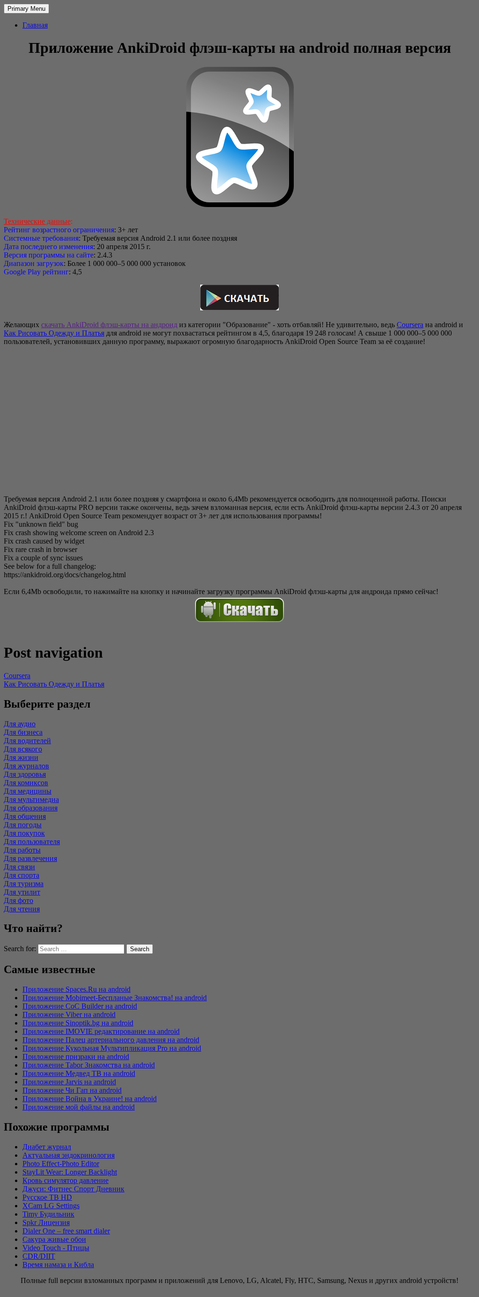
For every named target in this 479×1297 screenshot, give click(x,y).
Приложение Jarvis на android (69, 1082)
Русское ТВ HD (47, 1197)
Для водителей (27, 741)
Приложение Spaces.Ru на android (76, 989)
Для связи (19, 867)
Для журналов (26, 766)
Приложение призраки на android (75, 1057)
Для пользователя (32, 842)
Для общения (25, 816)
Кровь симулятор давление (65, 1180)
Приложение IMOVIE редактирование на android (101, 1031)
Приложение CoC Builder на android (79, 1006)
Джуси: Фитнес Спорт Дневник (73, 1189)
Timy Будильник (48, 1214)
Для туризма (24, 884)
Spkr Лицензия (46, 1222)
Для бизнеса (23, 732)
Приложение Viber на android (69, 1014)
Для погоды (23, 825)
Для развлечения (30, 858)
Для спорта (21, 875)
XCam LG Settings (51, 1206)
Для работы (22, 850)
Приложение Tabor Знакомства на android (88, 1065)
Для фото (18, 900)
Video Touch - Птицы (55, 1248)
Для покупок (24, 833)
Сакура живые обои (54, 1239)
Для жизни (21, 757)
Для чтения (22, 909)
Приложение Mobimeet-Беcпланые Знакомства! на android (114, 998)
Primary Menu (26, 8)
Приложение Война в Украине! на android (89, 1099)
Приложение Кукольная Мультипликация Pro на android (111, 1048)
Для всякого (23, 749)
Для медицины (27, 791)
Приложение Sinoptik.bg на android (77, 1023)
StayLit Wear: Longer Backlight (69, 1172)
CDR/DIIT (38, 1256)
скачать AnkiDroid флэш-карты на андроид (109, 325)
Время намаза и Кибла (58, 1264)
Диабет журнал (46, 1147)
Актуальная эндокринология (68, 1155)
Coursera (410, 325)
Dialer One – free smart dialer (66, 1231)
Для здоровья (25, 774)
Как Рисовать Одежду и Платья (54, 333)
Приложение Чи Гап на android (72, 1090)
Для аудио (20, 724)
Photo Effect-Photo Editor (60, 1164)
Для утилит (22, 892)
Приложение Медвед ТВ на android (78, 1073)
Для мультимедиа (31, 799)
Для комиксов (26, 783)
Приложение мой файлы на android (78, 1107)
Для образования (31, 808)
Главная (35, 25)
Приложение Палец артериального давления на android (110, 1040)
